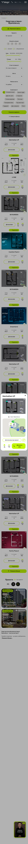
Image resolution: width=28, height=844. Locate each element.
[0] (23, 440)
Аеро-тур (9, 447)
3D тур (4, 447)
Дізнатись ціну (19, 446)
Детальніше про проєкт (12, 440)
